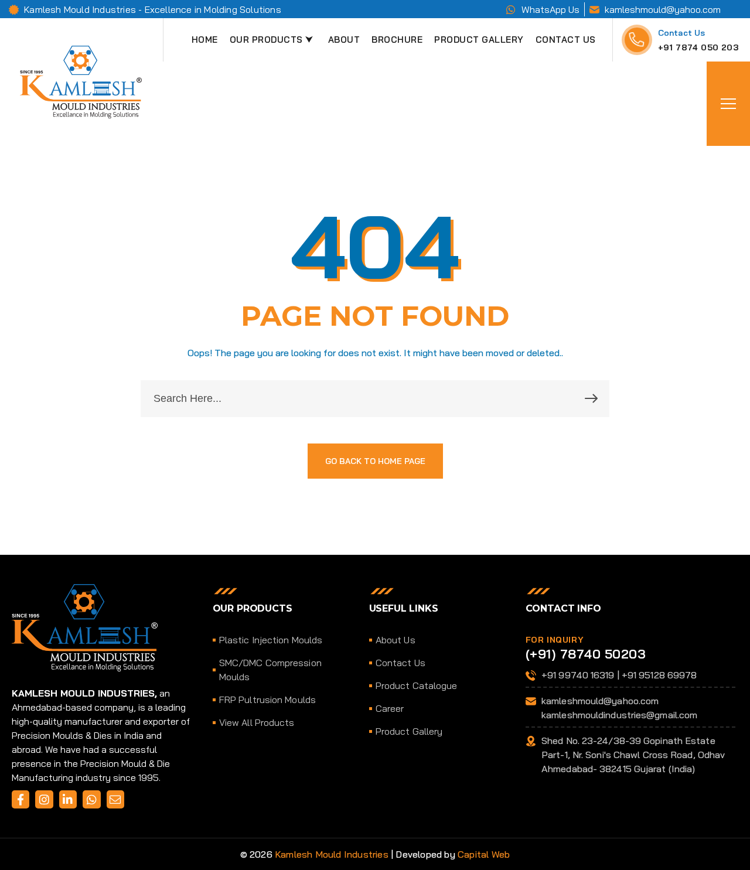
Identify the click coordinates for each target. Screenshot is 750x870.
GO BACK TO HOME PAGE (375, 461)
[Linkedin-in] (68, 799)
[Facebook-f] (20, 799)
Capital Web (484, 854)
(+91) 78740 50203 (586, 654)
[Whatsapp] (91, 799)
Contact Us (681, 33)
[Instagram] (44, 799)
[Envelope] (115, 799)
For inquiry (555, 639)
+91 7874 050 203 (698, 47)
